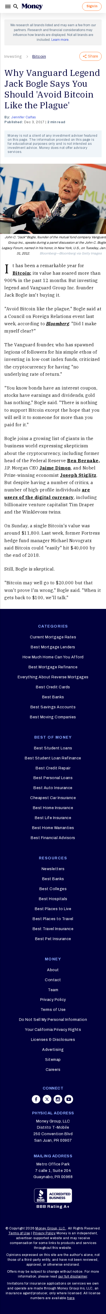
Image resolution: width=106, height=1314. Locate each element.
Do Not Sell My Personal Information (53, 1020)
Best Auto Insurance (53, 788)
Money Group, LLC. (50, 1228)
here (70, 1298)
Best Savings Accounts (53, 707)
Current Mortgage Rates (53, 637)
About (53, 970)
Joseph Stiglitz (78, 475)
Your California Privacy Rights (53, 1030)
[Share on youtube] (68, 1099)
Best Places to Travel (53, 919)
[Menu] (8, 6)
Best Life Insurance (53, 818)
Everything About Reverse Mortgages (53, 677)
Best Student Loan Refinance (53, 758)
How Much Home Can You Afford (53, 657)
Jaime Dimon (55, 468)
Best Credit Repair (53, 768)
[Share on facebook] (36, 1099)
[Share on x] (47, 1099)
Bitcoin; (22, 273)
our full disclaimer (72, 1276)
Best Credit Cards (53, 687)
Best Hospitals (53, 899)
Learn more (59, 40)
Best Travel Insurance (53, 929)
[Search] (16, 6)
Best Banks (53, 697)
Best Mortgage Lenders (53, 647)
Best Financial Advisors (53, 838)
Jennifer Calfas (23, 117)
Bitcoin (39, 57)
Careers (53, 1070)
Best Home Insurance (53, 808)
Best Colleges (53, 889)
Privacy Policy (53, 1000)
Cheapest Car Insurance (53, 798)
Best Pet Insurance (53, 939)
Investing (13, 57)
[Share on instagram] (58, 1099)
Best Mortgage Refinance (53, 667)
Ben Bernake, (83, 460)
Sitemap (53, 1060)
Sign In (91, 6)
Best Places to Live (53, 909)
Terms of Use (53, 1010)
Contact (53, 980)
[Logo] (32, 6)
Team (53, 990)
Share (93, 56)
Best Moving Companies (53, 717)
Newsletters (53, 869)
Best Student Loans (53, 748)
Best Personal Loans (53, 778)
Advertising (53, 1050)
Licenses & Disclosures (53, 1040)
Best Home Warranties (53, 828)
